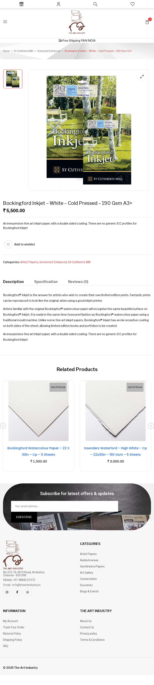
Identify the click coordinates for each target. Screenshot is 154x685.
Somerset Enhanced (49, 50)
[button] (147, 22)
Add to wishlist (24, 244)
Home (6, 50)
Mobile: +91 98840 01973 (19, 579)
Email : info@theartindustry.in (22, 585)
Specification (46, 282)
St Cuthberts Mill (23, 50)
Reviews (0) (78, 282)
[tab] (13, 282)
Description (13, 282)
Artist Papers (29, 262)
